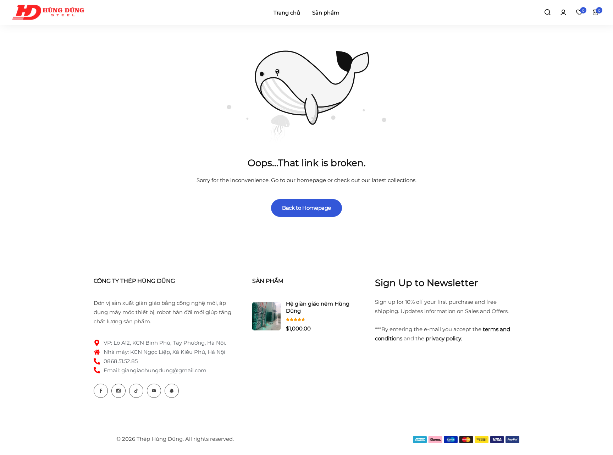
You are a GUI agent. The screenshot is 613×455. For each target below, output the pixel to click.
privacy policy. (444, 338)
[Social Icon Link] (101, 391)
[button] (579, 12)
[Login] (563, 12)
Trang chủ (287, 12)
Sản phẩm (325, 12)
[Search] (547, 12)
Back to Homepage (306, 207)
